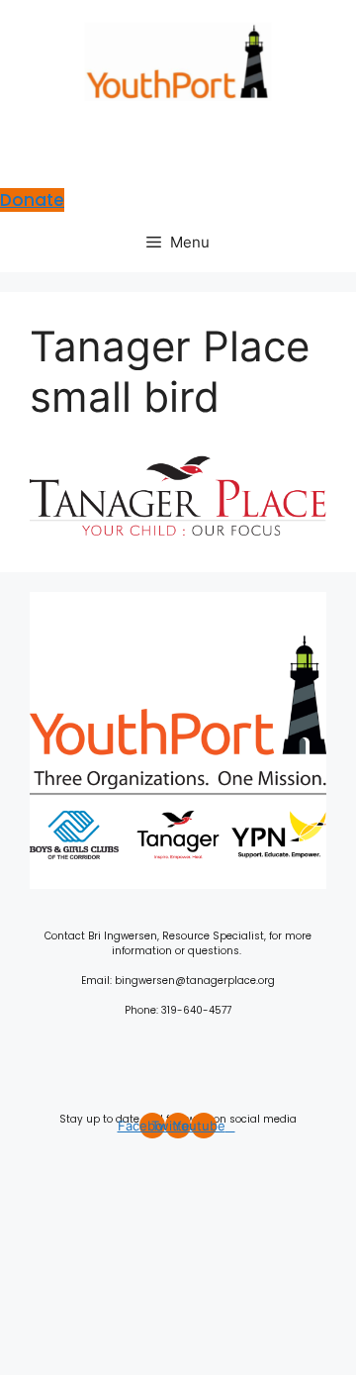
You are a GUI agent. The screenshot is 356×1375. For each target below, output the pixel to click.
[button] (178, 135)
